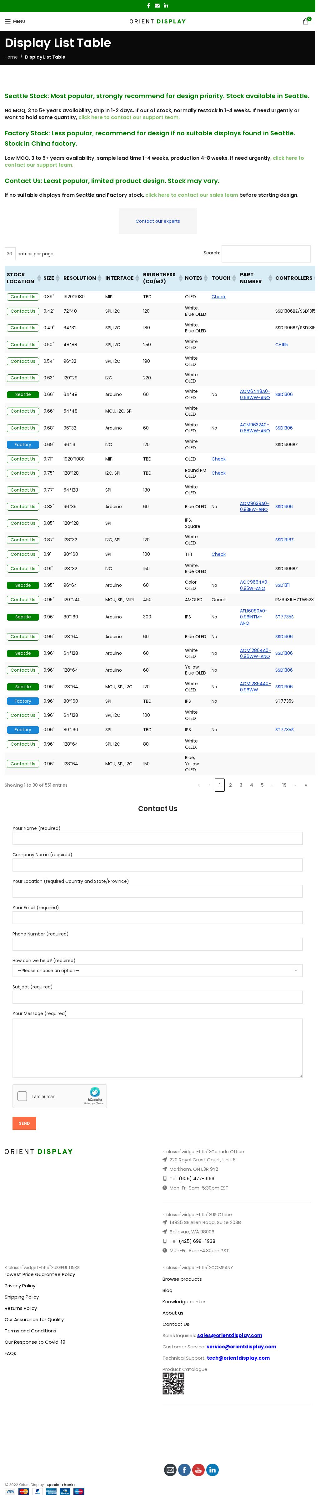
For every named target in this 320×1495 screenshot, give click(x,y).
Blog (167, 1290)
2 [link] (230, 785)
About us (172, 1313)
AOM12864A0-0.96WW (255, 686)
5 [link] (262, 785)
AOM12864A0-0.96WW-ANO (255, 653)
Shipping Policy (22, 1297)
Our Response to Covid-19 (35, 1342)
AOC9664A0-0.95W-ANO (255, 585)
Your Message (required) (39, 1013)
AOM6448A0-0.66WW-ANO (255, 394)
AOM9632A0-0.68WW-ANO (255, 428)
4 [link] (251, 785)
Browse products (182, 1279)
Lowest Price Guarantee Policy (40, 1274)
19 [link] (284, 785)
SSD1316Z (284, 540)
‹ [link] (209, 785)
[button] (38, 278)
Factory (23, 445)
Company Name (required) (42, 855)
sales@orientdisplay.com (229, 1335)
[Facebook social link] (148, 6)
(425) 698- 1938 (197, 1241)
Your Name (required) (36, 828)
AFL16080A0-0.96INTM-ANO (254, 617)
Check (219, 297)
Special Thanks (61, 1484)
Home (11, 57)
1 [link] (220, 785)
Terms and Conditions (30, 1330)
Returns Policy (21, 1308)
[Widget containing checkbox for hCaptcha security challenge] (59, 1096)
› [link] (295, 785)
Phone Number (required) (40, 934)
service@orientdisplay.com (241, 1346)
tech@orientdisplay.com (238, 1358)
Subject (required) (32, 987)
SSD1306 (284, 394)
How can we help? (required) (44, 960)
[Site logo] (158, 21)
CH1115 (281, 344)
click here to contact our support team (128, 117)
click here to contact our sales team (191, 195)
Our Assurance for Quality (34, 1319)
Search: (212, 253)
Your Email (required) (35, 907)
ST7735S (284, 617)
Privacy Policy (20, 1285)
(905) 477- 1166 (196, 1178)
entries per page (35, 254)
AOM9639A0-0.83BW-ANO (254, 506)
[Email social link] (157, 6)
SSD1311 (282, 585)
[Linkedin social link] (166, 6)
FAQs (10, 1353)
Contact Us (23, 297)
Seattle (23, 395)
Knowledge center (183, 1301)
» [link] (306, 785)
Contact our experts (158, 221)
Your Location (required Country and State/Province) (70, 881)
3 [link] (241, 785)
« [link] (199, 785)
